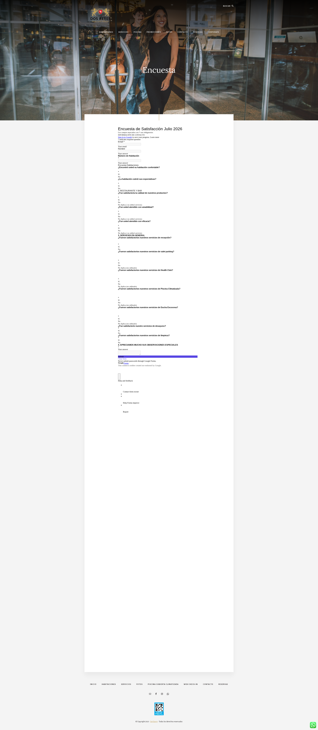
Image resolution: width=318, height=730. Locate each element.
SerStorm (154, 722)
